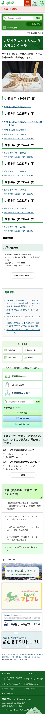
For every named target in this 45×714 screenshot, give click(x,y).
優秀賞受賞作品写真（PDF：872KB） (19, 139)
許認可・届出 (32, 350)
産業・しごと (17, 655)
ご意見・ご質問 (9, 689)
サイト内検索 (6, 18)
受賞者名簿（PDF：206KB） (15, 134)
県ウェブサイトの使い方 (12, 684)
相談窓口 (31, 358)
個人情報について (32, 684)
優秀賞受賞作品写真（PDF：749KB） (19, 213)
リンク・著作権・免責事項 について (13, 679)
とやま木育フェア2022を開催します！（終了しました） (22, 538)
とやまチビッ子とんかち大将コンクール (24, 548)
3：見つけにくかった (14, 469)
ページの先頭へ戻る (33, 710)
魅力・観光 (24, 418)
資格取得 (11, 350)
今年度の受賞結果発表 (15, 130)
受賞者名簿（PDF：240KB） (15, 153)
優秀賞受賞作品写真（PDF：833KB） (19, 157)
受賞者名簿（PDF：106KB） (15, 190)
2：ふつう (26, 454)
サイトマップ (30, 689)
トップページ (6, 655)
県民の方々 (24, 413)
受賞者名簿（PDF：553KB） (15, 171)
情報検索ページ (19, 376)
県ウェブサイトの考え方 (34, 679)
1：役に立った (11, 454)
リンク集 (29, 673)
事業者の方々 (24, 424)
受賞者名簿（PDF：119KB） (15, 227)
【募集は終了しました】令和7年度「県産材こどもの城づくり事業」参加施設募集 (24, 506)
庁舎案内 (7, 673)
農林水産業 (27, 655)
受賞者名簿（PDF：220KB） (15, 208)
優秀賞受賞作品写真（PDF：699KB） (19, 194)
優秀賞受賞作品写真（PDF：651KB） (19, 231)
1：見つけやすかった (14, 466)
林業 (33, 655)
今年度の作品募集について (17, 106)
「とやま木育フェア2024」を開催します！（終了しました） (23, 528)
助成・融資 (12, 358)
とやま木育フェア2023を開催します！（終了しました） (22, 517)
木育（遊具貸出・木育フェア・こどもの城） (21, 492)
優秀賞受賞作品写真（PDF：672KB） (19, 176)
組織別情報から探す (21, 393)
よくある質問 (18, 385)
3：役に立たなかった (14, 457)
